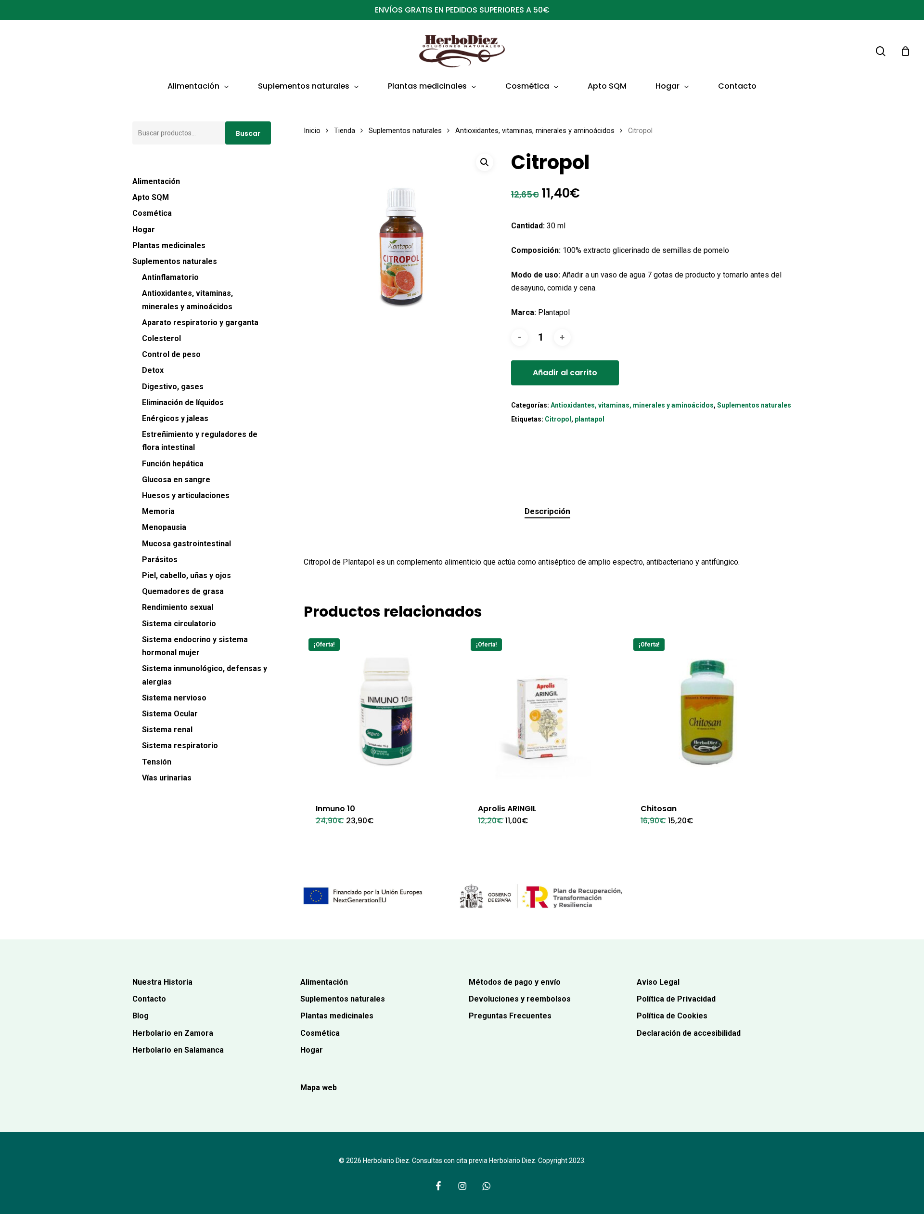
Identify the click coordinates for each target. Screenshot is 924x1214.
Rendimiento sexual (177, 607)
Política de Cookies (672, 1015)
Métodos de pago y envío (515, 982)
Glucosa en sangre (176, 479)
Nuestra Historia (162, 982)
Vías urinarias (167, 777)
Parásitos (160, 559)
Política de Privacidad (676, 998)
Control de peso (171, 354)
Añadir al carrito (565, 372)
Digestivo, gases (173, 386)
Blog (140, 1015)
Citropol (558, 419)
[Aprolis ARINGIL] (544, 711)
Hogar (143, 229)
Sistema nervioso (174, 697)
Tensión (156, 761)
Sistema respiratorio (180, 745)
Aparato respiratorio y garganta (200, 322)
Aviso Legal (658, 982)
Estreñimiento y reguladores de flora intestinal (199, 441)
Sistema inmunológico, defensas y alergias (204, 675)
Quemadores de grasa (183, 591)
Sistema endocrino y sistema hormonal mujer (195, 646)
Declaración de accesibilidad (689, 1033)
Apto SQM (150, 197)
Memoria (158, 511)
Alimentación (156, 181)
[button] (484, 162)
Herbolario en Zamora (172, 1033)
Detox (153, 370)
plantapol (589, 419)
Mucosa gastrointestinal (186, 543)
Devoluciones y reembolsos (520, 998)
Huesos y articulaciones (186, 495)
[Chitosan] (707, 711)
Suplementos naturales (174, 261)
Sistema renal (167, 729)
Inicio (312, 130)
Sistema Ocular (170, 713)
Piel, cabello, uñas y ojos (186, 575)
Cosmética (152, 213)
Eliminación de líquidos (183, 402)
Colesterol (161, 338)
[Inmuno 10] (382, 711)
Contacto (149, 998)
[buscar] (880, 51)
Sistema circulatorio (179, 623)
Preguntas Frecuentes (510, 1015)
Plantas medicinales (168, 245)
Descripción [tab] (547, 511)
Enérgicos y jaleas (175, 418)
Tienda (344, 130)
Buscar (248, 133)
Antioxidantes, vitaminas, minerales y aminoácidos (187, 300)
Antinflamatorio (170, 277)
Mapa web (318, 1087)
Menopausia (164, 527)
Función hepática (173, 463)
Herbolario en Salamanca (178, 1050)
